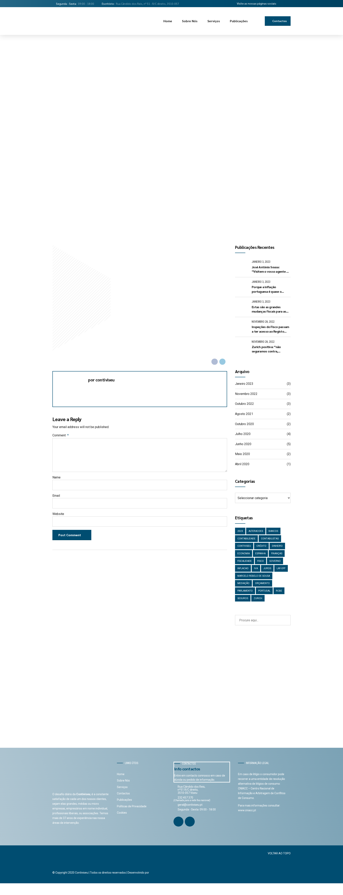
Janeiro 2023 (244, 384)
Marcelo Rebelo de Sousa (253, 576)
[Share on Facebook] (214, 362)
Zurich (258, 598)
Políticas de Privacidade (131, 806)
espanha (260, 553)
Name (56, 477)
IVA (256, 568)
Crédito (261, 546)
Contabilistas (270, 538)
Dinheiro (277, 546)
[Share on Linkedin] (222, 362)
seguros (242, 598)
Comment (60, 435)
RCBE (279, 590)
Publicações (239, 21)
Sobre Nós (190, 21)
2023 (240, 531)
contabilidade (246, 538)
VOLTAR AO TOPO (279, 853)
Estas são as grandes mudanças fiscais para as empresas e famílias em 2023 (269, 309)
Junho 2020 (243, 444)
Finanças (276, 553)
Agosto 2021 (244, 414)
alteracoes (256, 531)
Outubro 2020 (244, 424)
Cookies (122, 812)
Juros (267, 568)
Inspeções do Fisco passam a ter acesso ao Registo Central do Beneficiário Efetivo (270, 329)
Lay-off (281, 568)
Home (167, 21)
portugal (264, 590)
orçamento (262, 583)
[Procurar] (259, 21)
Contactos (123, 793)
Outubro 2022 (244, 404)
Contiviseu (244, 546)
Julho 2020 (243, 434)
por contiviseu (101, 380)
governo (275, 561)
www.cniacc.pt (247, 810)
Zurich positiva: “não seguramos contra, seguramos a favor (266, 349)
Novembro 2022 (246, 394)
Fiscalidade (244, 561)
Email (56, 496)
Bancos (273, 531)
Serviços (213, 21)
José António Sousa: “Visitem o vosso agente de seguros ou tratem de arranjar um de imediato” (271, 269)
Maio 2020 (242, 454)
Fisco (260, 561)
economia (243, 553)
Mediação (243, 583)
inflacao (243, 568)
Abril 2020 (242, 464)
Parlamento (245, 590)
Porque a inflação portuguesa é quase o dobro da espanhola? (266, 289)
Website (58, 514)
